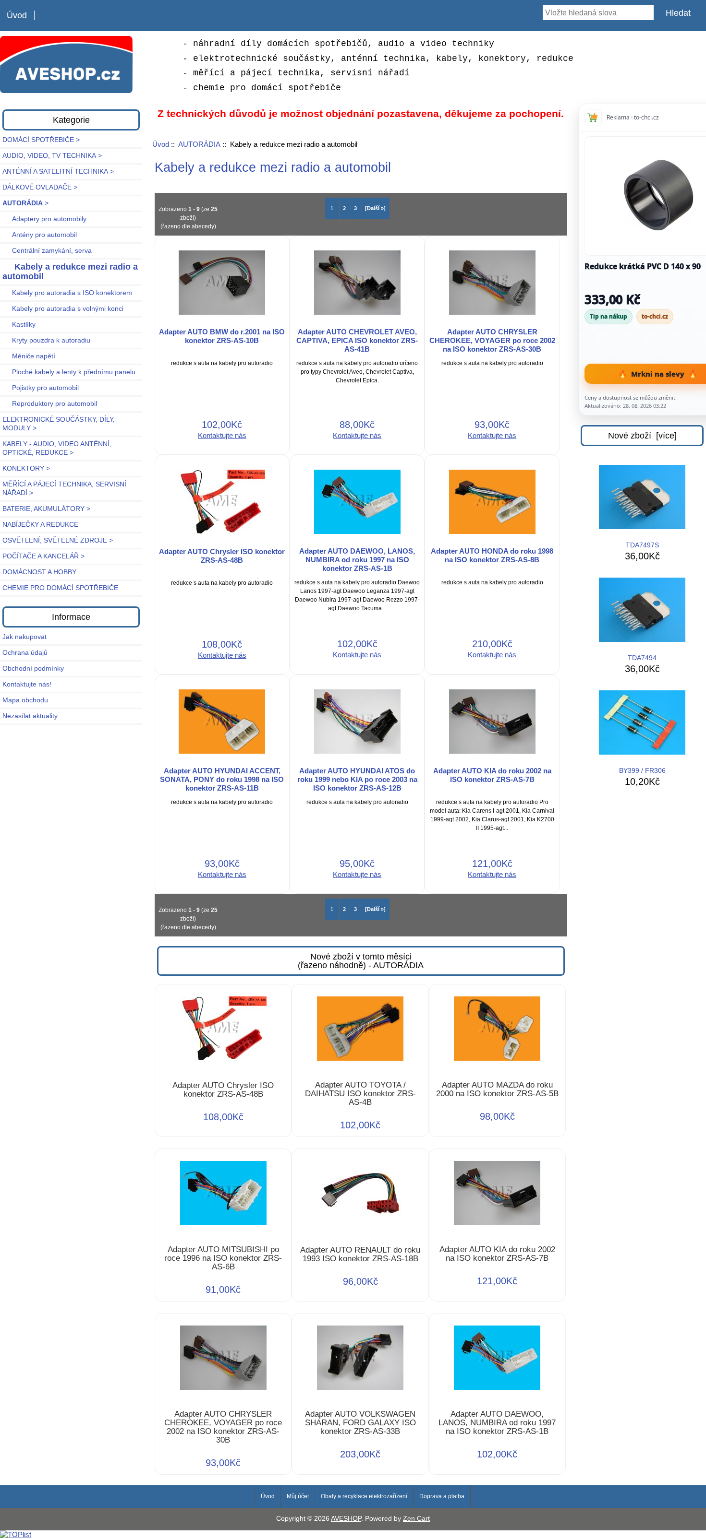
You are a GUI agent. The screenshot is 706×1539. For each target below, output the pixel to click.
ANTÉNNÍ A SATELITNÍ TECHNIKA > (58, 171)
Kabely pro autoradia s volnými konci (62, 308)
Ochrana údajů (25, 652)
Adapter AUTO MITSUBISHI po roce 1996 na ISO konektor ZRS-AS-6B (223, 1258)
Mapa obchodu (25, 700)
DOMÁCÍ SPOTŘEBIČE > (41, 139)
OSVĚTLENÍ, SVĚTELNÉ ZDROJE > (57, 540)
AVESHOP (346, 1518)
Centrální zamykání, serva (47, 250)
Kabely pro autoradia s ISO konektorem (67, 292)
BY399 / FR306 (642, 770)
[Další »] (375, 208)
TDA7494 (642, 658)
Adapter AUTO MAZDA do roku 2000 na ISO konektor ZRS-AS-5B (497, 1089)
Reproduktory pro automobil (49, 403)
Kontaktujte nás (222, 435)
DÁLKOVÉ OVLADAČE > (39, 187)
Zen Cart (416, 1518)
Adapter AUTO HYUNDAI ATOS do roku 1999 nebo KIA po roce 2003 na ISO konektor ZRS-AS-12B (357, 779)
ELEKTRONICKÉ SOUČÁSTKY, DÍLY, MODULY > (58, 424)
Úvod (17, 15)
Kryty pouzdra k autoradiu (46, 340)
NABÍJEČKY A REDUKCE (40, 524)
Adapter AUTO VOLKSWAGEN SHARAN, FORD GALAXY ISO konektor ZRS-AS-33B (360, 1423)
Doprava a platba (441, 1496)
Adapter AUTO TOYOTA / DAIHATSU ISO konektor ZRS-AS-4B (360, 1094)
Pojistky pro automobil (40, 387)
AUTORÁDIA (199, 144)
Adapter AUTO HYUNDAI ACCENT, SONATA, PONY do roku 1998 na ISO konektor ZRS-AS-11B (222, 779)
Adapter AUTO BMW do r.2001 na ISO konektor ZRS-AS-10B (222, 336)
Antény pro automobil (39, 234)
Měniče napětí (28, 356)
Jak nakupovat (24, 636)
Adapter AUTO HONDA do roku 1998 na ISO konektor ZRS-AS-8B (492, 555)
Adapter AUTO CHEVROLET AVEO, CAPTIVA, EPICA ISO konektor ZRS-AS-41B (357, 340)
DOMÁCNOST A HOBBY (39, 572)
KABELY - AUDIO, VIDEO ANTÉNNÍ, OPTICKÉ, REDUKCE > (56, 448)
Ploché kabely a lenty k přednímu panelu (68, 372)
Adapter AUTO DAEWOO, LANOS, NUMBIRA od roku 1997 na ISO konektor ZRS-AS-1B (357, 559)
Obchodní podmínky (33, 668)
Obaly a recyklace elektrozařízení (364, 1496)
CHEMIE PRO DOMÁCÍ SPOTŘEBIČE (60, 588)
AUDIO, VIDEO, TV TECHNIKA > (52, 155)
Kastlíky (19, 324)
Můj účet (298, 1496)
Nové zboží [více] (642, 435)
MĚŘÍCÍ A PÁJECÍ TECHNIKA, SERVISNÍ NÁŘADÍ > (64, 489)
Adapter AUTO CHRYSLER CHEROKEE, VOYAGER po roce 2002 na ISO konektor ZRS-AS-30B (492, 340)
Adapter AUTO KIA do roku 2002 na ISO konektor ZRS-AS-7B (492, 775)
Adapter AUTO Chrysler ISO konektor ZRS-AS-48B (222, 555)
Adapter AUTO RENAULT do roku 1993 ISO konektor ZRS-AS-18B (360, 1254)
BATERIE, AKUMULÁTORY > (46, 508)
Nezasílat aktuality (30, 716)
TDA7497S (642, 545)
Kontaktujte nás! (26, 684)
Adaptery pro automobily (44, 219)
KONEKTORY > (26, 468)
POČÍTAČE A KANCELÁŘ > (43, 556)
